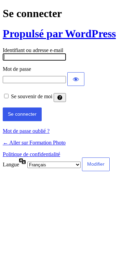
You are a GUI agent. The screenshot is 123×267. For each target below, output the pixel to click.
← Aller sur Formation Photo (34, 142)
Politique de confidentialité (31, 154)
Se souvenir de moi (31, 96)
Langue (11, 164)
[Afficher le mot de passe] (75, 79)
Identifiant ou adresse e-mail (33, 50)
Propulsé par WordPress (59, 33)
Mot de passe (17, 69)
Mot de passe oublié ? (26, 131)
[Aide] (60, 97)
